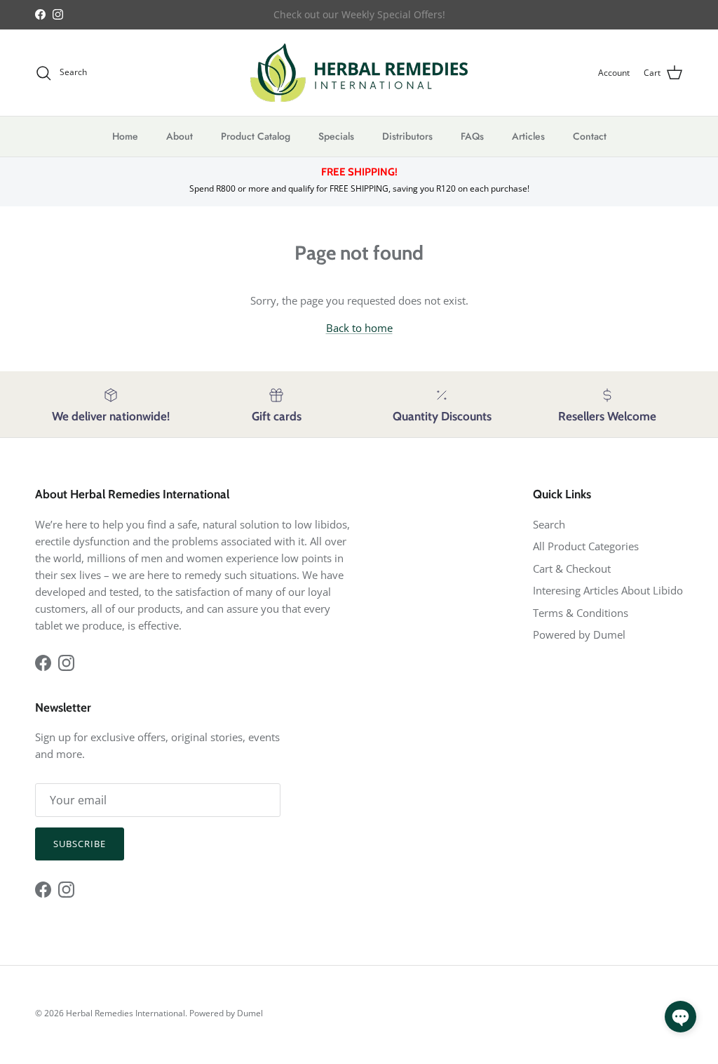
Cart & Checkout (572, 568)
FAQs (472, 136)
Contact (590, 136)
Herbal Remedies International (125, 1013)
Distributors (407, 136)
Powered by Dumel (579, 634)
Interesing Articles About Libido (608, 590)
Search (549, 524)
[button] (680, 1016)
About (179, 136)
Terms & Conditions (580, 613)
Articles (528, 136)
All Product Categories (586, 546)
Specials (336, 136)
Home (125, 136)
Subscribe (79, 843)
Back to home (359, 328)
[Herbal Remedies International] (359, 73)
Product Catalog (255, 136)
